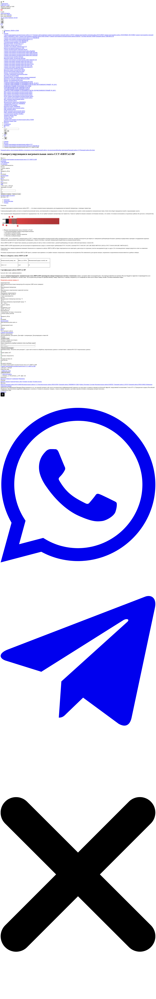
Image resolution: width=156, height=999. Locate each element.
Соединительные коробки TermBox (13, 113)
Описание (7, 199)
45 (1, 172)
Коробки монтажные (62, 150)
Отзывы (6, 202)
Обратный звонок (5, 8)
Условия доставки (27, 381)
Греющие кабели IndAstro (40, 35)
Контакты (6, 125)
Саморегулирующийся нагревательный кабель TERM (19, 119)
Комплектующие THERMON (12, 106)
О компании (7, 124)
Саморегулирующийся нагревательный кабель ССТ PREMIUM (21, 37)
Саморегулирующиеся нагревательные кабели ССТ (18, 35)
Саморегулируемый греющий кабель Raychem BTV (18, 62)
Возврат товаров (5, 381)
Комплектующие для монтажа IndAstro (14, 58)
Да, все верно (4, 17)
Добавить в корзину (6, 194)
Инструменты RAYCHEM (11, 75)
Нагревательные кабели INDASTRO (48, 384)
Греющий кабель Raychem (87, 150)
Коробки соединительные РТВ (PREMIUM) (16, 40)
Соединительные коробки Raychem (13, 68)
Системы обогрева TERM (88, 36)
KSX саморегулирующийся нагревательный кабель (18, 94)
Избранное (149, 384)
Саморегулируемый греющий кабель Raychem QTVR (19, 64)
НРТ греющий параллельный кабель (14, 99)
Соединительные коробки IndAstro (13, 56)
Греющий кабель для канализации (47, 150)
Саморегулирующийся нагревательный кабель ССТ (18, 39)
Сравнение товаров (6, 386)
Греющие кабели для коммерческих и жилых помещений (20, 77)
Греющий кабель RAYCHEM (13, 384)
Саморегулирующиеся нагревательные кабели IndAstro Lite (20, 59)
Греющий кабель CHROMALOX (105, 36)
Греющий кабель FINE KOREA (137, 384)
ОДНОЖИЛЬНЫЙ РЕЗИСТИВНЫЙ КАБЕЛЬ (17, 87)
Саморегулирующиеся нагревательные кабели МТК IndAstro (21, 54)
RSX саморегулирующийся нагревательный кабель (18, 93)
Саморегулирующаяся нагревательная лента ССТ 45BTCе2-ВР (18, 366)
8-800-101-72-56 (5, 5)
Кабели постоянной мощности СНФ (14, 48)
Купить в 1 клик (16, 194)
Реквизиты (22, 378)
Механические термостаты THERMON (15, 102)
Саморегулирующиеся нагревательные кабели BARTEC (65, 36)
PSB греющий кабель (10, 109)
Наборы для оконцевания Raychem (13, 73)
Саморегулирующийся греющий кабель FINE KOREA (34, 36)
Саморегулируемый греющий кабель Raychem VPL (18, 65)
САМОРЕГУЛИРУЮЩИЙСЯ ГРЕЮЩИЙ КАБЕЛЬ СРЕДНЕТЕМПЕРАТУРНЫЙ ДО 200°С (30, 90)
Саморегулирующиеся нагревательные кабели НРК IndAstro (20, 52)
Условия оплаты (37, 381)
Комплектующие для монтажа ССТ (13, 43)
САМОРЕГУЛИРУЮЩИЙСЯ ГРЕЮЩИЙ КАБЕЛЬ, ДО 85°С (21, 83)
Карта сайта (19, 381)
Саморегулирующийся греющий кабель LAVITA (60, 35)
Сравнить (4, 164)
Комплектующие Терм (10, 121)
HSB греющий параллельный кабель (14, 108)
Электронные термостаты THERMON (14, 103)
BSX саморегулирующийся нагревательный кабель (18, 92)
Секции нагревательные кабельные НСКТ (15, 49)
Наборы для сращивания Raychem (13, 80)
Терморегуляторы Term (10, 115)
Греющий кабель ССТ (74, 150)
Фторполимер (4, 175)
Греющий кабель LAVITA (121, 384)
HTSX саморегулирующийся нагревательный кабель (18, 96)
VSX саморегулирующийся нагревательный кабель (18, 97)
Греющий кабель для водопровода (10, 150)
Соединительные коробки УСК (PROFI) (15, 42)
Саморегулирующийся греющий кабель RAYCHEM (89, 35)
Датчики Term (8, 118)
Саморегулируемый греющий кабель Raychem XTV (18, 61)
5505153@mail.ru (5, 13)
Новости (6, 122)
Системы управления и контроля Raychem (15, 74)
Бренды (3, 384)
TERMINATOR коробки (10, 105)
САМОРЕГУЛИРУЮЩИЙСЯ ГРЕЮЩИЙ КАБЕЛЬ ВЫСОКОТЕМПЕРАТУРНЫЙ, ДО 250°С (30, 84)
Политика (3, 392)
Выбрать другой (12, 17)
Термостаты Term (8, 116)
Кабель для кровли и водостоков (29, 150)
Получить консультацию (7, 348)
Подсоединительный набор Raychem (14, 71)
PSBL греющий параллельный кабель (14, 112)
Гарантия (12, 381)
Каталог (6, 33)
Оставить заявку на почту (8, 195)
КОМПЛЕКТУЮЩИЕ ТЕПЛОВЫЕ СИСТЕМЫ (17, 86)
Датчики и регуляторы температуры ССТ (15, 46)
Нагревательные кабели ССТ (30, 384)
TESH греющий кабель (10, 100)
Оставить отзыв (5, 338)
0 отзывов (3, 161)
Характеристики (8, 201)
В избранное (5, 162)
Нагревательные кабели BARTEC (104, 384)
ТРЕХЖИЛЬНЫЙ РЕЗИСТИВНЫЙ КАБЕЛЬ (17, 89)
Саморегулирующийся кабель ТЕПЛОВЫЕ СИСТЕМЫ (119, 35)
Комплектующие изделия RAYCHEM (14, 70)
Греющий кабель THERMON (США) (69, 384)
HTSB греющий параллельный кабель (14, 111)
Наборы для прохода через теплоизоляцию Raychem (18, 81)
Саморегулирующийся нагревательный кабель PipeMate (19, 51)
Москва (9, 14)
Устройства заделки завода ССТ (13, 45)
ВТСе (2, 178)
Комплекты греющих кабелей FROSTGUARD (17, 78)
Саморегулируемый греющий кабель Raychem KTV (18, 67)
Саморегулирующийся (7, 332)
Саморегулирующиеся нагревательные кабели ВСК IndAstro (20, 55)
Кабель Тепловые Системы (87, 384)
